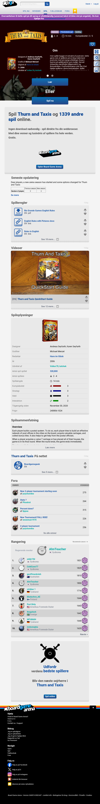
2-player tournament (29, 526)
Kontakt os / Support (15, 723)
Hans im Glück (33, 65)
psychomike (28, 493)
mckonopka (32, 627)
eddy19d (31, 559)
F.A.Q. (10, 721)
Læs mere (50, 447)
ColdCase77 (32, 566)
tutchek (38, 70)
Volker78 (30, 70)
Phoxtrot (27, 502)
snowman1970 (29, 520)
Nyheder (36, 11)
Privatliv (82, 795)
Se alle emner (50, 533)
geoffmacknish (34, 574)
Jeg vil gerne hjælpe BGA (17, 736)
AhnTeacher (57, 549)
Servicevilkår (73, 795)
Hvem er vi (11, 719)
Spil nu (26, 11)
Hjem (9, 749)
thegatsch (31, 612)
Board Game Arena (15, 795)
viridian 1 (31, 589)
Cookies (89, 795)
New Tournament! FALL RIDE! (34, 517)
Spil (45, 11)
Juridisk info (47, 795)
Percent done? (27, 508)
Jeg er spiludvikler (14, 734)
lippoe (25, 511)
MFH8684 (31, 619)
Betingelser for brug (60, 795)
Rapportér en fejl (14, 738)
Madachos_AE (33, 597)
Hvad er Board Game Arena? (18, 717)
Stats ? (23, 500)
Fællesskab (56, 11)
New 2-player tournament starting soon (38, 491)
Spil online (50, 696)
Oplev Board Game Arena (50, 167)
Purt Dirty (31, 604)
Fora (67, 11)
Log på (96, 4)
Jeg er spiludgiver (14, 731)
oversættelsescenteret (54, 18)
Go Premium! (12, 740)
